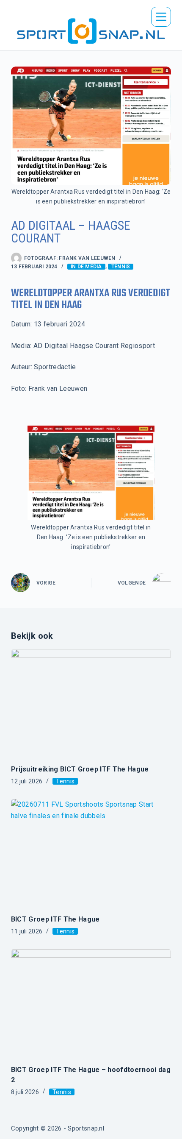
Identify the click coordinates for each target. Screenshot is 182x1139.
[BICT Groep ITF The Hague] (91, 852)
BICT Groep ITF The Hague (55, 919)
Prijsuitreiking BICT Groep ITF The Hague (80, 769)
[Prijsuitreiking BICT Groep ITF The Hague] (91, 702)
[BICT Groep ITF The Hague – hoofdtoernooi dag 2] (91, 1002)
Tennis (120, 267)
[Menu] (161, 17)
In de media (86, 267)
